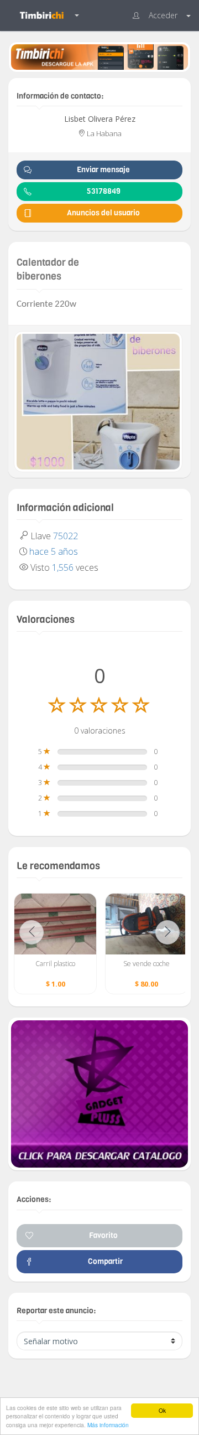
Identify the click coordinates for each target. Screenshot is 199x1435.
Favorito (103, 1235)
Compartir (104, 1261)
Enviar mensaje (103, 169)
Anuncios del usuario (103, 213)
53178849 (104, 191)
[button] (161, 15)
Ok (162, 1410)
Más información (108, 1425)
